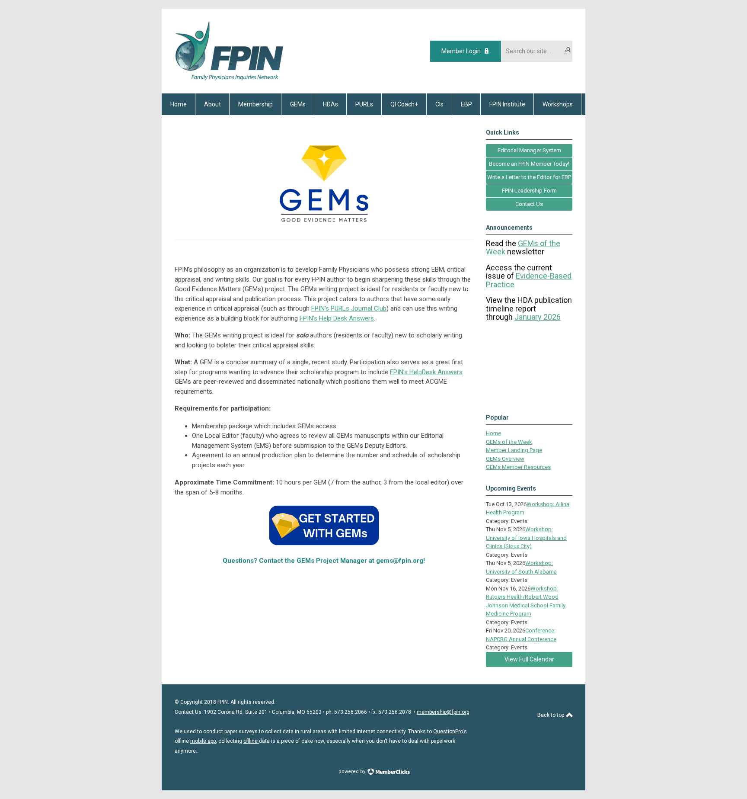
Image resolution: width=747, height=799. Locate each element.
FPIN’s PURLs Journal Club (348, 308)
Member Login (461, 51)
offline (251, 741)
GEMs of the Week (509, 442)
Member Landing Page (514, 450)
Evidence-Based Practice (528, 280)
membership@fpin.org (443, 712)
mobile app (203, 741)
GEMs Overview (505, 459)
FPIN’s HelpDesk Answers (426, 372)
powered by (352, 771)
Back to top (551, 715)
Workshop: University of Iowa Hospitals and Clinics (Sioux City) (526, 537)
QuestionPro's (450, 731)
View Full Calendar (529, 659)
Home (493, 433)
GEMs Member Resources (518, 467)
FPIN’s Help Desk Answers (337, 318)
